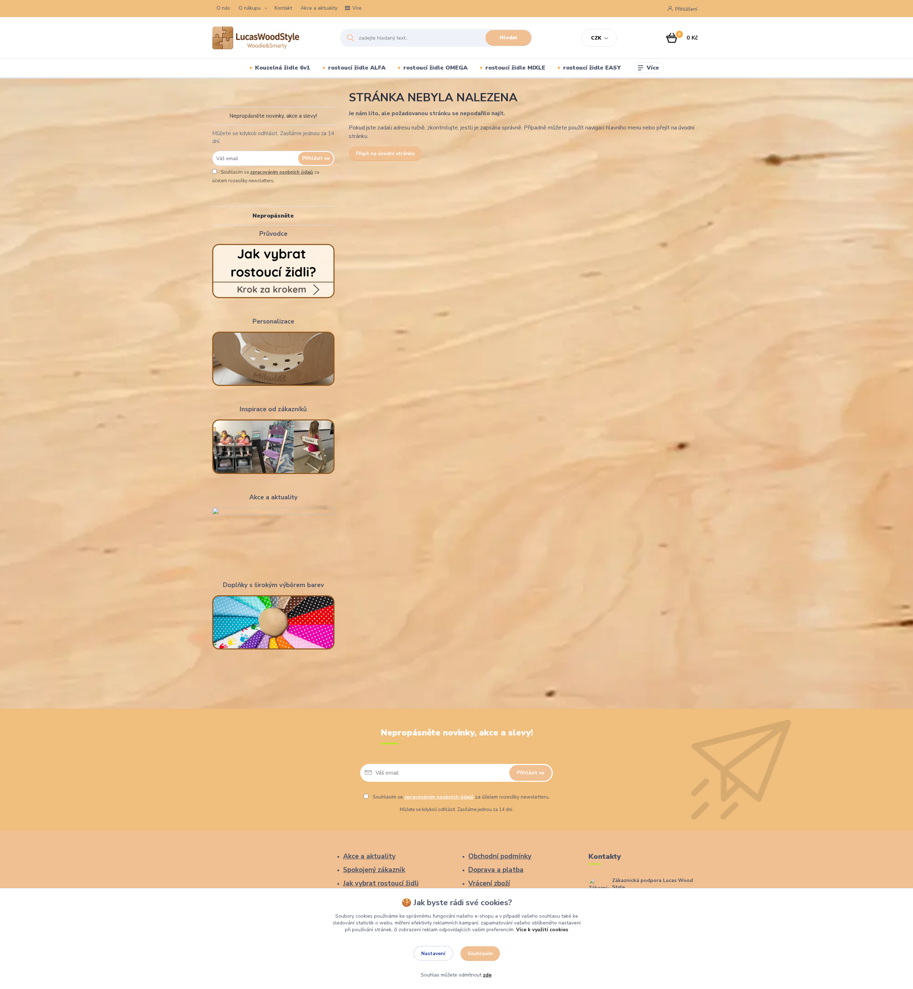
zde (487, 975)
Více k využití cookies (542, 929)
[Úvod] (269, 37)
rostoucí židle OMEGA (435, 68)
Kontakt (283, 8)
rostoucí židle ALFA (357, 68)
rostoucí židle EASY (592, 68)
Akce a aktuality (319, 8)
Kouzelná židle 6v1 (282, 68)
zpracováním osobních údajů (281, 172)
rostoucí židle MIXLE (515, 68)
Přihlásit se (316, 158)
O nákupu (250, 8)
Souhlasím (480, 953)
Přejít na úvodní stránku (385, 153)
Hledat (508, 37)
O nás (223, 8)
